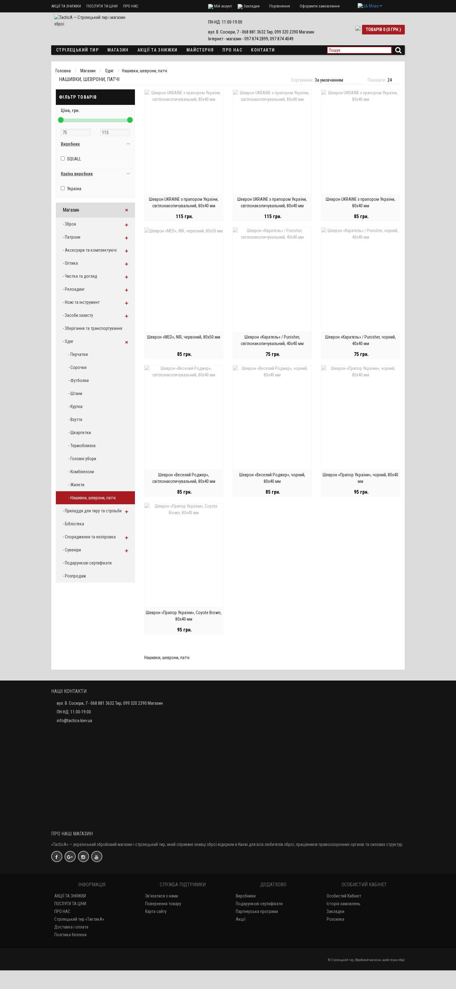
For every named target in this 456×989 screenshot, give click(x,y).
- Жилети (76, 484)
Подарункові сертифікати (259, 903)
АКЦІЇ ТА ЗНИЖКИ (66, 6)
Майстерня (200, 49)
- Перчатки (78, 354)
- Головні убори (82, 458)
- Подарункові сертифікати (87, 562)
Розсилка (335, 919)
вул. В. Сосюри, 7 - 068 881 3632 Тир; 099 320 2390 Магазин (110, 703)
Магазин (118, 49)
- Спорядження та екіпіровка (89, 536)
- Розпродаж (74, 575)
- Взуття (75, 419)
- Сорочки (77, 367)
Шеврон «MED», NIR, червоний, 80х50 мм (183, 337)
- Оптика (70, 263)
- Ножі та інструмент (81, 302)
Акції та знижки (157, 49)
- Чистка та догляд (80, 276)
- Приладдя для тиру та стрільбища (95, 510)
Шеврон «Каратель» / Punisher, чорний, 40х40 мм (360, 340)
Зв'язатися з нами (161, 895)
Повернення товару (163, 903)
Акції (240, 919)
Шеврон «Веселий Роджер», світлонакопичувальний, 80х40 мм (183, 478)
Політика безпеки (70, 934)
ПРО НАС (130, 6)
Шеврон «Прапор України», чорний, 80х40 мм (360, 478)
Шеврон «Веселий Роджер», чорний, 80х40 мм (272, 478)
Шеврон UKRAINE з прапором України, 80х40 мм (360, 202)
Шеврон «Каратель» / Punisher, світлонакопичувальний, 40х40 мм (272, 340)
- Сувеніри (72, 549)
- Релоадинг (74, 289)
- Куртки (75, 406)
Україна (74, 188)
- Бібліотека (73, 523)
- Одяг (68, 341)
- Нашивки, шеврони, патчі (92, 497)
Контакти (263, 49)
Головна (63, 70)
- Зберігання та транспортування (92, 328)
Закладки (335, 911)
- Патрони (71, 237)
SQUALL (74, 158)
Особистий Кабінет (344, 895)
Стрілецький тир (77, 49)
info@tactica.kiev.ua (74, 720)
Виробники (246, 895)
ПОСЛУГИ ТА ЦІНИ (102, 6)
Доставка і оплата (71, 926)
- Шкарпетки (79, 432)
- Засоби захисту (78, 315)
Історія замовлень (343, 903)
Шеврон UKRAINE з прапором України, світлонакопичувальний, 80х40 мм (183, 202)
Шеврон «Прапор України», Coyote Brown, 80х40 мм (183, 616)
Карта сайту (156, 911)
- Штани (75, 393)
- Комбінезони (81, 471)
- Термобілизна (82, 445)
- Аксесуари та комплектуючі (90, 250)
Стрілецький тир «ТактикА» (79, 919)
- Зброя (69, 224)
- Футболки (78, 380)
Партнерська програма (257, 911)
